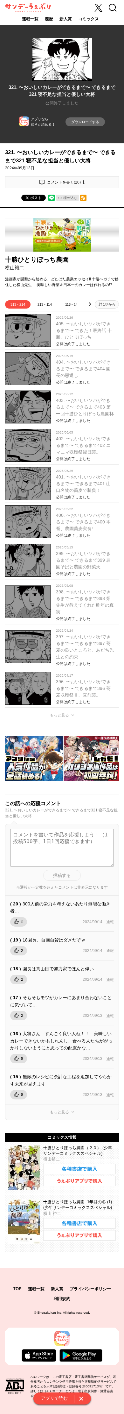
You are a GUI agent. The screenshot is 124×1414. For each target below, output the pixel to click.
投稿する (62, 875)
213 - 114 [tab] (45, 304)
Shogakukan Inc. (49, 1312)
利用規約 (62, 1298)
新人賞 (65, 18)
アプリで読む (54, 1398)
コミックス (88, 18)
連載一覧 (30, 18)
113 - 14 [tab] (71, 304)
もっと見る (59, 715)
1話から (109, 304)
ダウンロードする (85, 122)
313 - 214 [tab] (17, 304)
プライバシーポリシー (90, 1288)
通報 (110, 922)
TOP (17, 1288)
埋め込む (70, 198)
